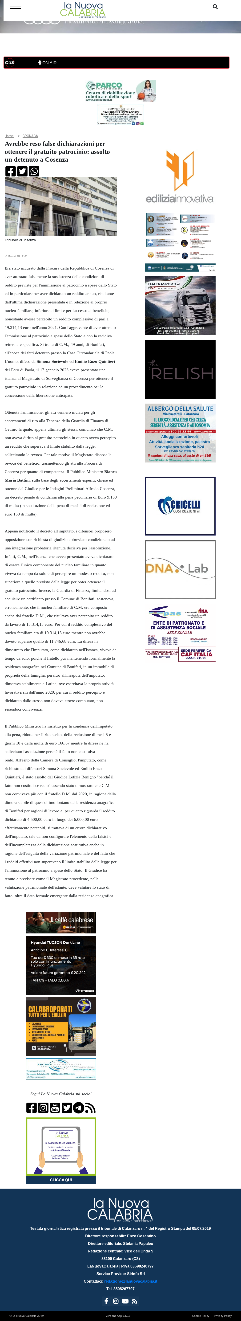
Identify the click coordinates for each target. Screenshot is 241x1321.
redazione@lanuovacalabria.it (130, 1281)
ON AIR (49, 62)
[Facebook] (106, 1302)
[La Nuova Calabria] (82, 9)
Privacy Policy (223, 1316)
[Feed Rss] (134, 1302)
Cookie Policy (200, 1316)
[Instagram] (115, 1302)
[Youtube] (125, 1302)
